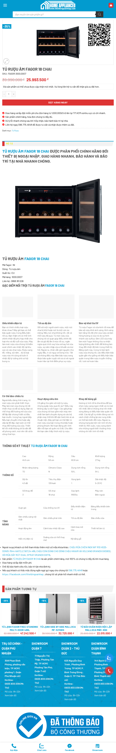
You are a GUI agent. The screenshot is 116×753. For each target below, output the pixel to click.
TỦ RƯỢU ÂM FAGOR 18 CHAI (25, 151)
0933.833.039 (12, 683)
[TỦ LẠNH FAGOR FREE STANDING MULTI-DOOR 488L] (20, 609)
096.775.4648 (75, 570)
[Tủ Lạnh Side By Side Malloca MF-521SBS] (58, 609)
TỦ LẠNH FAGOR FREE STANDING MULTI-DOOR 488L (20, 628)
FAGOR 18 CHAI (36, 258)
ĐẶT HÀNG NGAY (58, 102)
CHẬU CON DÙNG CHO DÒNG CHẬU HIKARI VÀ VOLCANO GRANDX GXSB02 (73, 551)
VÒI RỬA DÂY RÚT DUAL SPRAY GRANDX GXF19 (26, 554)
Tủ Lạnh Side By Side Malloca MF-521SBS (58, 628)
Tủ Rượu (15, 130)
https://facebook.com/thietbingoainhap (23, 574)
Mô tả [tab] (9, 143)
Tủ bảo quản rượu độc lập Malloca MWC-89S (96, 628)
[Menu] (5, 5)
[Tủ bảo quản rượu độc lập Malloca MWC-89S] (96, 609)
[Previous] (2, 614)
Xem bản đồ (10, 695)
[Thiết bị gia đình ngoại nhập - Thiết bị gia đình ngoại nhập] (58, 5)
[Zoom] (6, 61)
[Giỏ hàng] (111, 5)
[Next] (113, 614)
